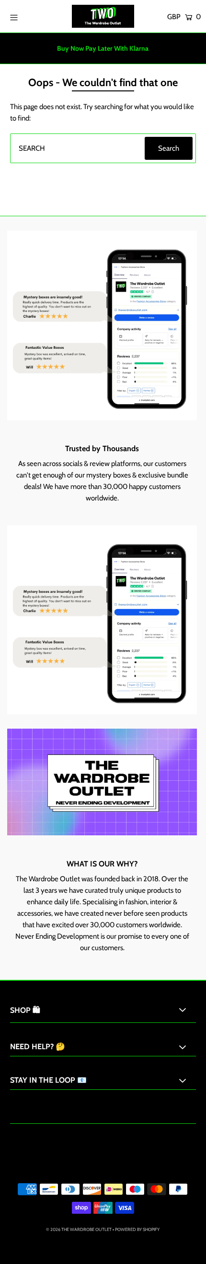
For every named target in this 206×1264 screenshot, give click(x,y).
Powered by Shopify (137, 1229)
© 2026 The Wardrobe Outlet (79, 1229)
